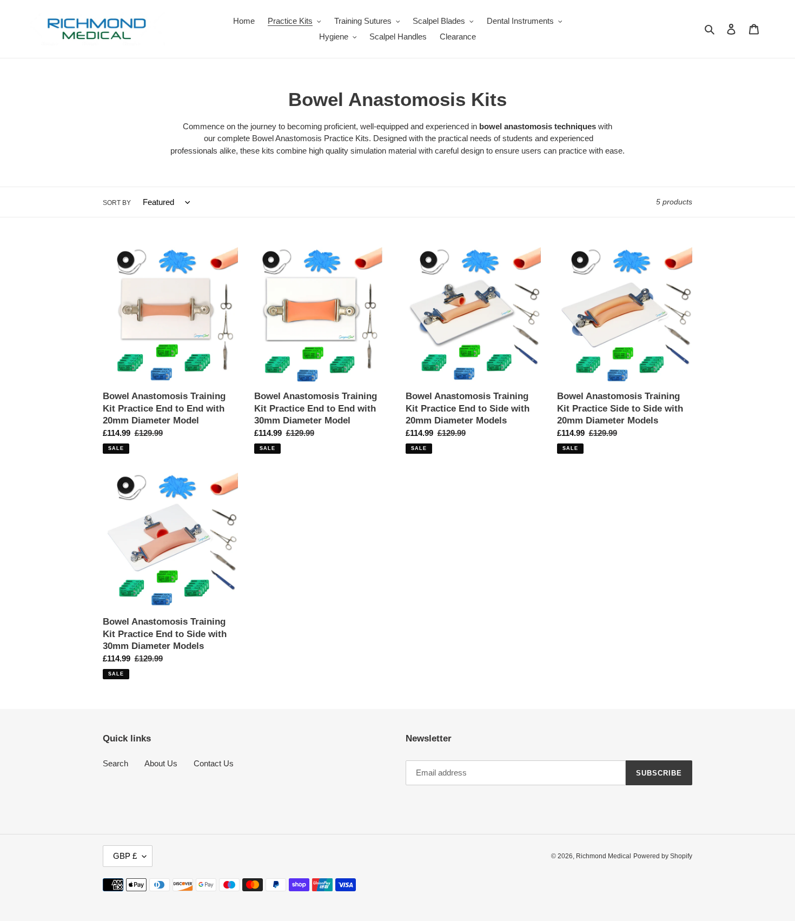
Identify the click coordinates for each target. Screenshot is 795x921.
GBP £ (125, 855)
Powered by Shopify (662, 856)
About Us (160, 763)
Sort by (117, 203)
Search (115, 763)
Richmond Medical (603, 856)
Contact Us (214, 763)
